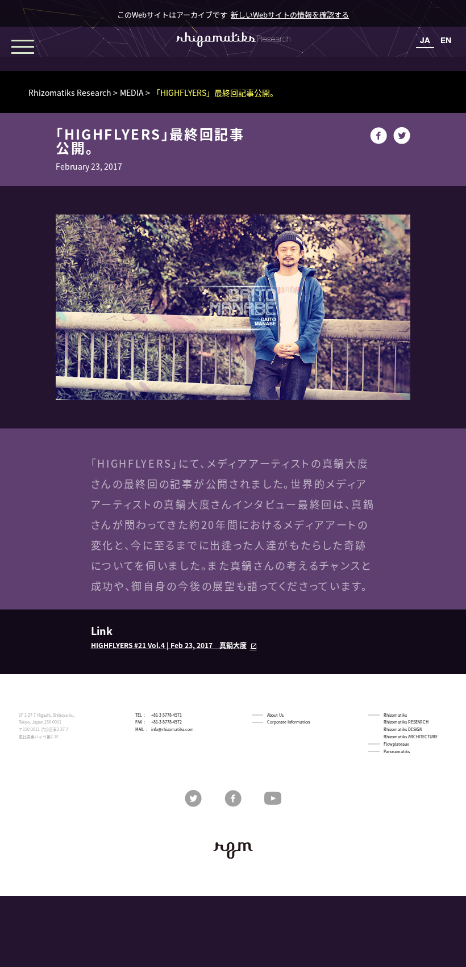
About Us (275, 715)
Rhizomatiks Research (69, 92)
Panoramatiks (397, 751)
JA (425, 40)
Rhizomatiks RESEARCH (406, 722)
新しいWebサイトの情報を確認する (290, 14)
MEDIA (132, 92)
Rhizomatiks (395, 715)
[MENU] (22, 45)
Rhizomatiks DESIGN (403, 729)
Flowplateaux (396, 744)
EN (445, 40)
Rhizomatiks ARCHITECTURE (411, 736)
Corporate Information (288, 722)
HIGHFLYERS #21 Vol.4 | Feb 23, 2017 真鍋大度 (169, 645)
